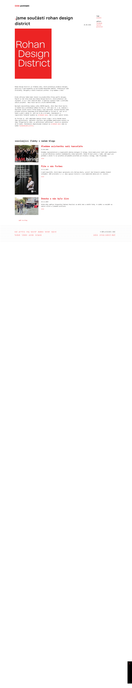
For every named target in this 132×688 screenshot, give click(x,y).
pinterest (99, 26)
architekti (22, 6)
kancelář (33, 232)
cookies (95, 235)
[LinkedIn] (130, 674)
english (53, 232)
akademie (41, 232)
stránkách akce (43, 115)
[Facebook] (130, 671)
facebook (99, 23)
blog (27, 232)
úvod (15, 232)
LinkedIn (24, 235)
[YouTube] (130, 677)
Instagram (38, 235)
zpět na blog (23, 220)
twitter (98, 25)
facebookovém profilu (26, 125)
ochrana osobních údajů (107, 235)
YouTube (31, 235)
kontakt (47, 232)
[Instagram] (130, 680)
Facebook (17, 235)
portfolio (22, 232)
